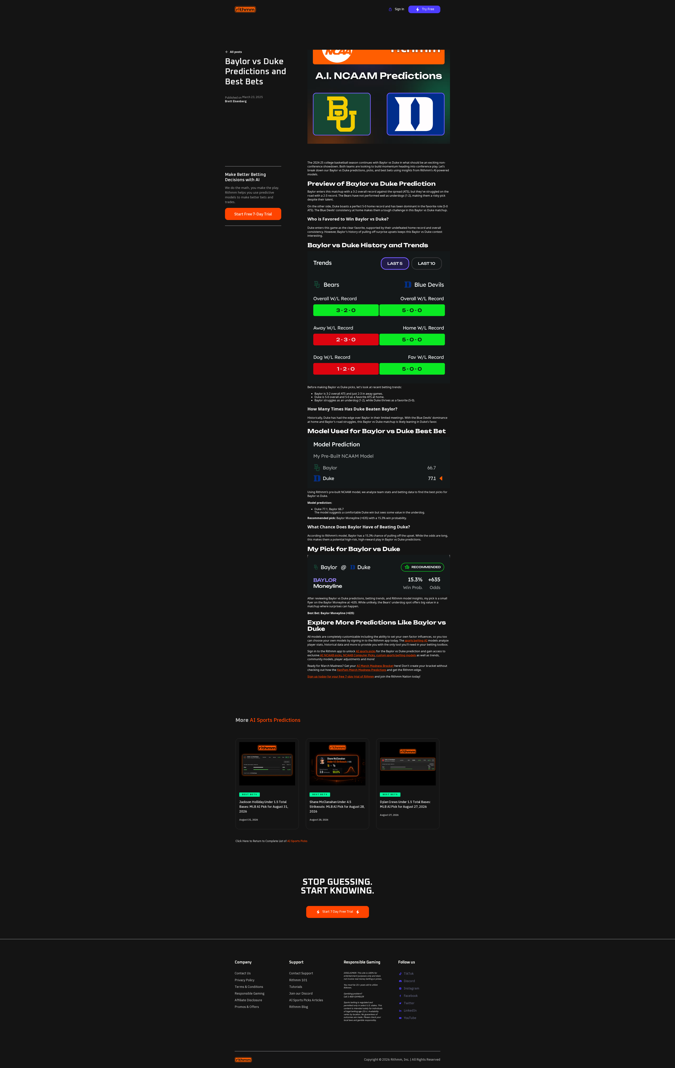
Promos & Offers (247, 1007)
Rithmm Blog (298, 1007)
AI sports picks (365, 651)
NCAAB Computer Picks (358, 655)
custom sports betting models (395, 655)
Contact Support (301, 973)
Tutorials (295, 987)
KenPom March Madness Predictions (361, 670)
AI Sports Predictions (275, 719)
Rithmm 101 (298, 980)
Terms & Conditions (249, 987)
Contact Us (243, 973)
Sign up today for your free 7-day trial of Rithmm (340, 676)
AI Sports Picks (297, 841)
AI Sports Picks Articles (306, 1000)
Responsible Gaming (249, 993)
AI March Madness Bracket (375, 666)
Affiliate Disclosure (248, 1000)
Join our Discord (301, 993)
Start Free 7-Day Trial (253, 213)
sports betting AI (415, 640)
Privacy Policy (244, 980)
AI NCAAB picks (330, 655)
